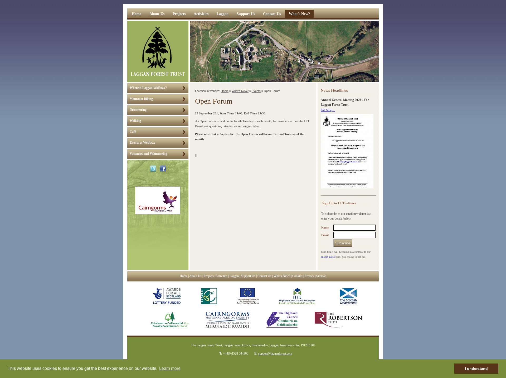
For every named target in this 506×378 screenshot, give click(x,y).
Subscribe (343, 243)
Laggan (222, 14)
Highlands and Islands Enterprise (297, 296)
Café (133, 132)
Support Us (246, 14)
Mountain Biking (141, 99)
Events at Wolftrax (142, 142)
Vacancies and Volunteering (148, 154)
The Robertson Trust (338, 320)
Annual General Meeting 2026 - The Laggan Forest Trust (345, 102)
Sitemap (321, 276)
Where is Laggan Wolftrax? (148, 88)
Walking (135, 121)
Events (256, 91)
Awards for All (167, 296)
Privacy (309, 276)
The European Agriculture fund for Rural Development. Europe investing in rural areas (248, 296)
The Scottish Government (346, 296)
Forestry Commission (164, 320)
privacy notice (328, 256)
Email (325, 235)
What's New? (299, 14)
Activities (201, 14)
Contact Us (272, 14)
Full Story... (328, 110)
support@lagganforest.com (275, 353)
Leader (209, 296)
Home (136, 14)
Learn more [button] (170, 368)
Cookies (297, 276)
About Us (156, 14)
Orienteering (138, 110)
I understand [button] (476, 368)
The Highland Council (282, 320)
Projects (179, 14)
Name (325, 227)
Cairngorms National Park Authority (227, 320)
